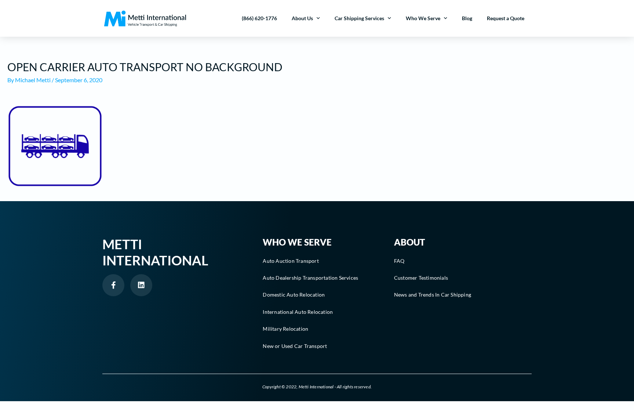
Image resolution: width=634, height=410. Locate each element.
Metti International (155, 252)
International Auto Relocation (298, 312)
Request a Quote (505, 18)
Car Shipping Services (359, 18)
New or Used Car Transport (295, 346)
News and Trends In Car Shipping (432, 294)
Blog (467, 18)
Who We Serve (423, 18)
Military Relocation (285, 329)
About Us (302, 18)
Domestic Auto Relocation (294, 294)
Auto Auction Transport (290, 261)
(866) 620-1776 (259, 18)
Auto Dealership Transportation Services (310, 278)
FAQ (399, 261)
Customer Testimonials (421, 278)
